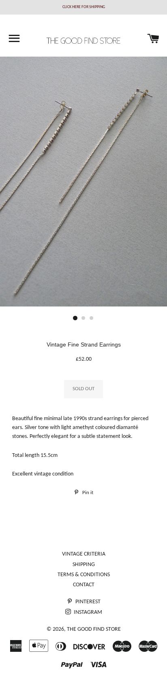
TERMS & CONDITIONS (84, 575)
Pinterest (87, 602)
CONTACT (83, 585)
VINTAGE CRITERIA (83, 554)
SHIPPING (84, 565)
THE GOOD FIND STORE (94, 629)
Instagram (87, 612)
